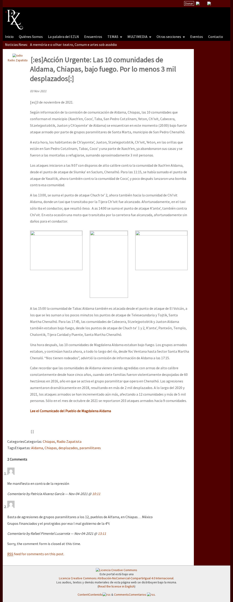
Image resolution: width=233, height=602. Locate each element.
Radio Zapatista (18, 60)
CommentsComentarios (130, 594)
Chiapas (49, 441)
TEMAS (113, 36)
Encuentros (93, 36)
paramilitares (90, 448)
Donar (189, 3)
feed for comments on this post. (35, 554)
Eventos (196, 36)
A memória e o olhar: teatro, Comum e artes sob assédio (73, 44)
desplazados (68, 448)
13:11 (102, 533)
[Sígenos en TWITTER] (203, 3)
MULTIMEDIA (137, 36)
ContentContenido (90, 594)
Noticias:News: (16, 44)
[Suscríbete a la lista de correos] (198, 4)
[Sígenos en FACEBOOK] (215, 3)
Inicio (9, 36)
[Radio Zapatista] (91, 17)
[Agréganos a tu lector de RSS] (223, 3)
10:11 (96, 493)
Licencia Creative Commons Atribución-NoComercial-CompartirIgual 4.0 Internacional (116, 578)
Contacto (215, 36)
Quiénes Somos (31, 36)
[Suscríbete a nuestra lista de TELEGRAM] (209, 3)
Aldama (37, 448)
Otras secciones (169, 36)
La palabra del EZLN (63, 36)
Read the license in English (116, 586)
